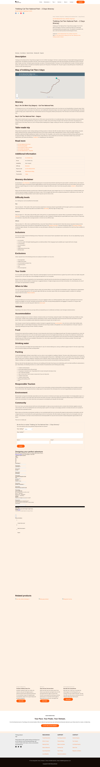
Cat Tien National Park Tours (59, 18)
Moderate (27, 166)
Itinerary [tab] (17, 53)
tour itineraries (26, 182)
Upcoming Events (46, 750)
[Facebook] (15, 13)
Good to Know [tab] (30, 53)
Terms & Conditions (62, 754)
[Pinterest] (21, 13)
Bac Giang (46, 208)
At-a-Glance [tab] (23, 53)
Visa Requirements (62, 738)
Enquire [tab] (42, 53)
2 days (26, 174)
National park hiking (29, 171)
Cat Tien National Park (30, 168)
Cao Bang (79, 225)
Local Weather (45, 754)
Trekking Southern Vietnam (58, 36)
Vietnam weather (31, 292)
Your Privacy (60, 750)
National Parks (45, 744)
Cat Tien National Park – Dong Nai (25, 150)
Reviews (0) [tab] (36, 53)
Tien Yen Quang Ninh (22, 145)
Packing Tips (60, 747)
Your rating (20, 429)
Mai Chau (17, 216)
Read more (21, 700)
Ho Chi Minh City (28, 158)
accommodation (58, 323)
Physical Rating (61, 741)
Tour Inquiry (75, 741)
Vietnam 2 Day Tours (60, 16)
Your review (20, 432)
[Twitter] (18, 13)
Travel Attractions (46, 738)
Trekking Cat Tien (76, 35)
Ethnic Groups (45, 741)
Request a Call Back (77, 750)
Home (54, 16)
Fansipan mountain (53, 225)
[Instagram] (21, 746)
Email (52, 440)
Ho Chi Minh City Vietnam (23, 149)
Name (18, 440)
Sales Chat (75, 747)
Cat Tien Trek (70, 35)
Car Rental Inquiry (76, 744)
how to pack (42, 303)
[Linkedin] (23, 13)
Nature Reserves (46, 747)
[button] (50, 2)
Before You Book (61, 744)
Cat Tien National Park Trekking (61, 35)
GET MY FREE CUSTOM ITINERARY (50, 725)
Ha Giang (75, 225)
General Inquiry (76, 738)
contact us (36, 137)
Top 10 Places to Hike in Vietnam (25, 147)
